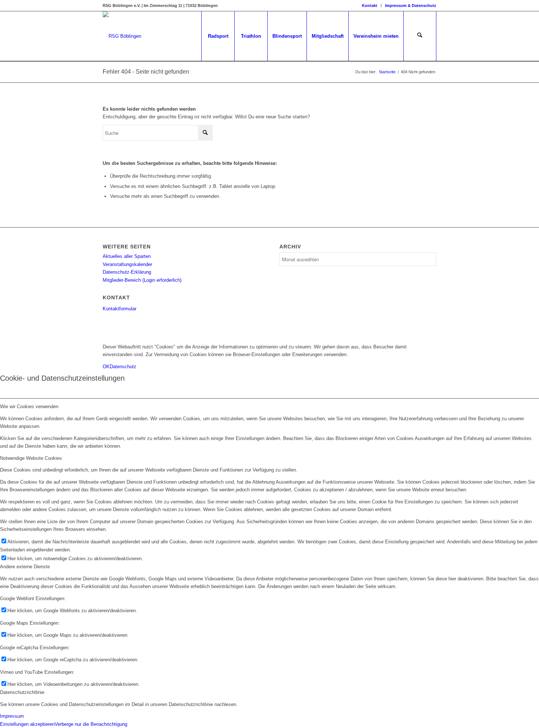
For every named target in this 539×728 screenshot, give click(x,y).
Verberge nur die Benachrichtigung (91, 724)
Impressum (12, 716)
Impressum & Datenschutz (410, 5)
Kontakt (369, 5)
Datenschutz (123, 366)
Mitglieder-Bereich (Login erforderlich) (142, 280)
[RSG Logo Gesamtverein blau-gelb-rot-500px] (122, 36)
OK (106, 366)
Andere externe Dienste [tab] (25, 566)
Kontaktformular (119, 308)
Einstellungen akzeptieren (27, 724)
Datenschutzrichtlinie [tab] (22, 692)
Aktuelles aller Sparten (127, 256)
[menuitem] (369, 5)
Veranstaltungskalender (127, 264)
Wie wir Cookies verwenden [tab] (29, 406)
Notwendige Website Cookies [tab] (31, 458)
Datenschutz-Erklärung (127, 272)
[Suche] (419, 36)
